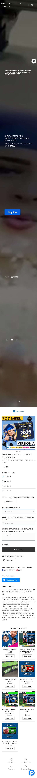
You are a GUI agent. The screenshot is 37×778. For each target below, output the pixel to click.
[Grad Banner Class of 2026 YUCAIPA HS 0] (18, 433)
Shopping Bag (26, 769)
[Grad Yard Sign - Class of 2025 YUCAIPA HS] (27, 639)
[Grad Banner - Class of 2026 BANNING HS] (10, 731)
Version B (7, 481)
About (11, 3)
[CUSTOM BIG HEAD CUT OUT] (10, 639)
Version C (7, 486)
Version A (7, 476)
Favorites (11, 769)
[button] (9, 501)
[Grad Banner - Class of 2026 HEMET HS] (27, 669)
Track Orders (25, 762)
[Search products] (34, 61)
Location (20, 3)
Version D (7, 491)
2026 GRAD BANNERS (15, 460)
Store (3, 460)
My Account (11, 762)
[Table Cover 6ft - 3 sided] (10, 669)
